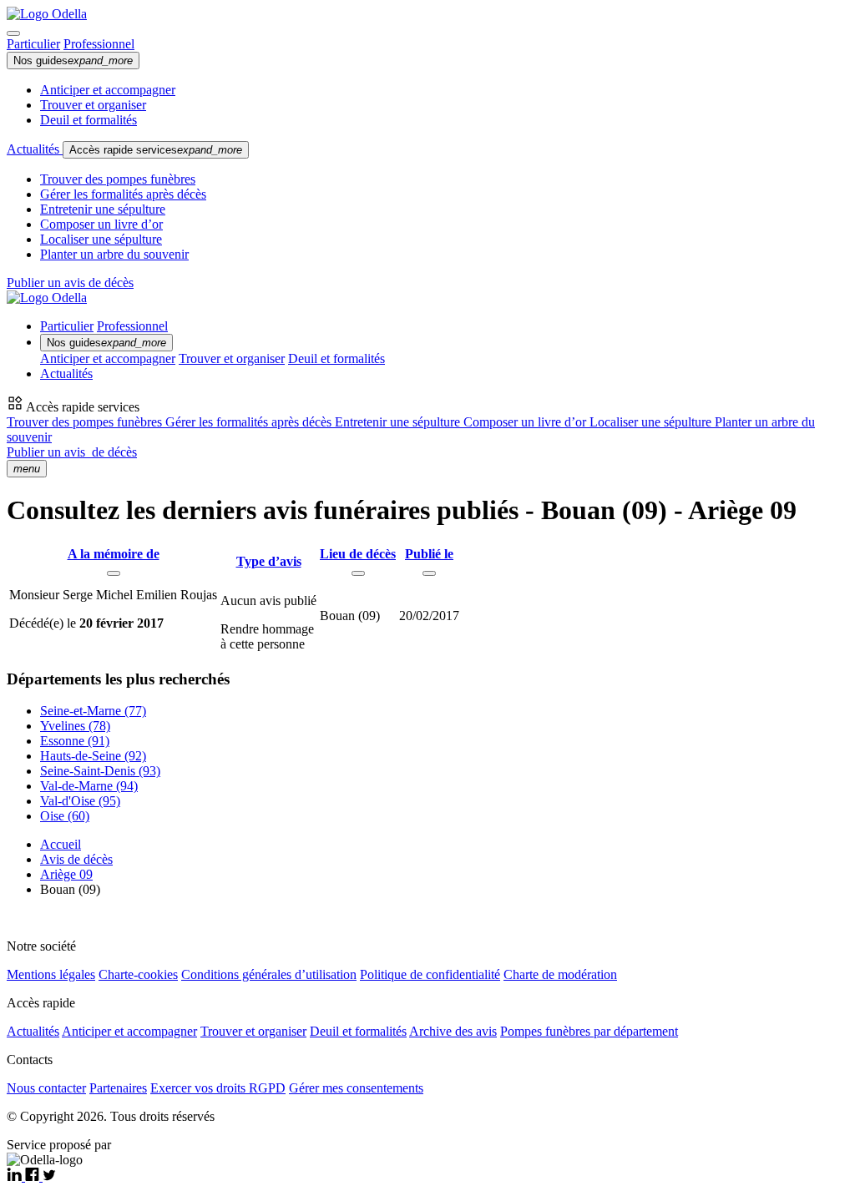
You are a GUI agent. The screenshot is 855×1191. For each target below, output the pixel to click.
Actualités (35, 149)
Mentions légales (51, 974)
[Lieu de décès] (358, 573)
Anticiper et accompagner (107, 90)
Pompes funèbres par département (589, 1031)
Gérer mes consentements (356, 1088)
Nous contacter (46, 1088)
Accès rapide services (155, 150)
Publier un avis (72, 452)
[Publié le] (429, 573)
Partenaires (118, 1088)
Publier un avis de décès (70, 282)
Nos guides (73, 60)
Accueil (60, 844)
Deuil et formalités (88, 120)
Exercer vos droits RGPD (218, 1088)
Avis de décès (76, 859)
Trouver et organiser (93, 105)
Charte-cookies (138, 974)
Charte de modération (560, 974)
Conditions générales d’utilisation (269, 974)
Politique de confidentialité (430, 974)
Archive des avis (453, 1031)
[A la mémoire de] (113, 573)
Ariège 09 (66, 874)
